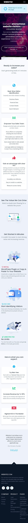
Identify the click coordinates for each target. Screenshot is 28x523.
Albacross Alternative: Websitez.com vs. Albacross (24, 514)
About (3, 497)
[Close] (24, 9)
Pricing (13, 509)
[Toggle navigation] (24, 2)
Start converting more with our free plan (14, 48)
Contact (3, 499)
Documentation (15, 512)
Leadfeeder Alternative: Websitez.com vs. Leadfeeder (24, 505)
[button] (4, 447)
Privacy (3, 504)
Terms (3, 502)
